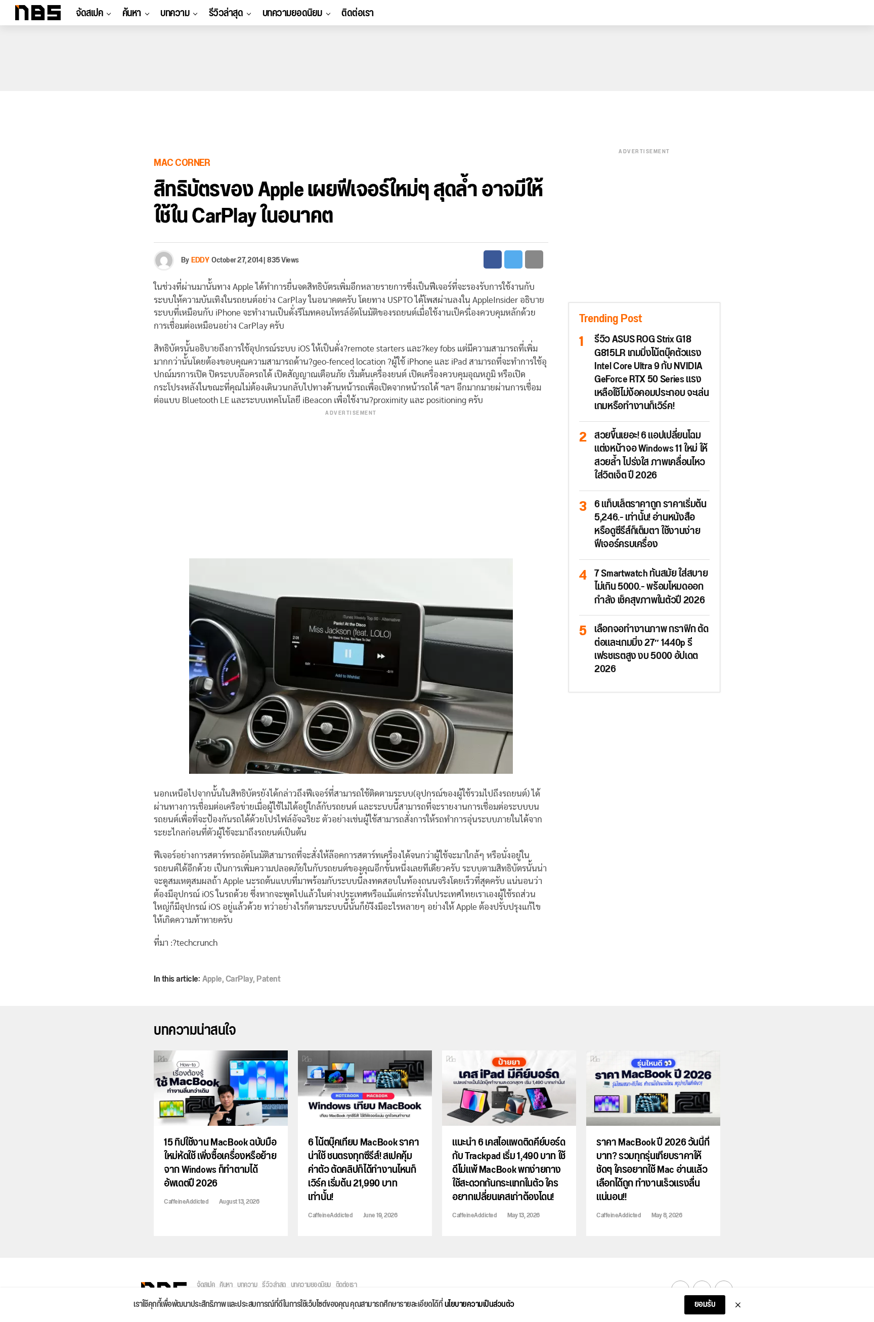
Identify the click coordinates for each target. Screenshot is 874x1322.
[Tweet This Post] (513, 259)
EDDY (200, 260)
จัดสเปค (89, 13)
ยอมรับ (705, 1304)
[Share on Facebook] (493, 259)
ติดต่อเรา (357, 13)
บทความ (174, 13)
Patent (268, 979)
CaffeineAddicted (186, 1201)
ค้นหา (131, 13)
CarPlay (239, 979)
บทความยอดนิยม (292, 13)
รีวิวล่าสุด (226, 13)
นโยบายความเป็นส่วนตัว (479, 1305)
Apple (212, 979)
